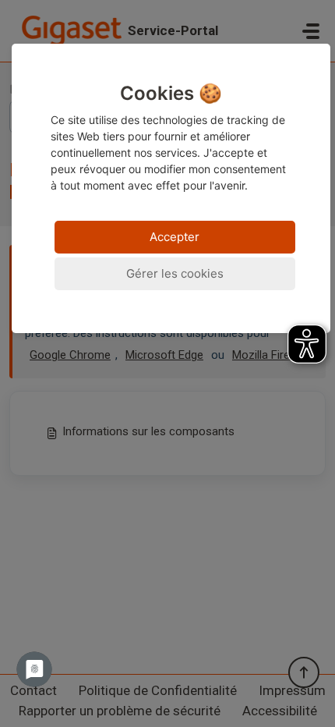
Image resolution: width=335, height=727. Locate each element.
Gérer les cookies (175, 273)
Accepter (174, 236)
